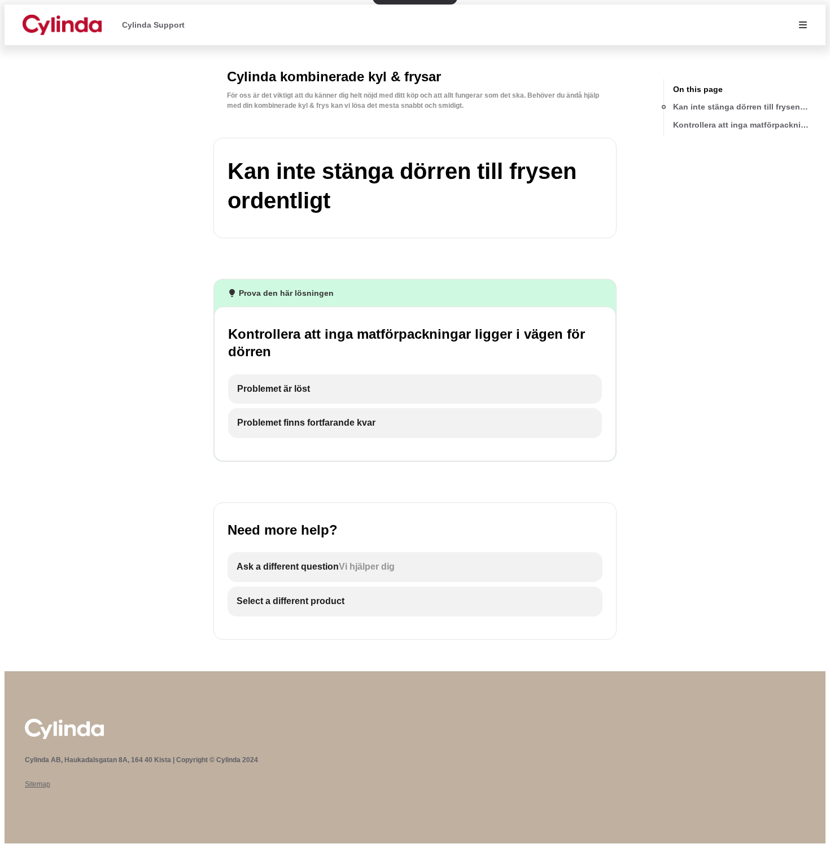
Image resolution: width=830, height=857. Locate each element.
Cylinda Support (153, 24)
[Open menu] (802, 24)
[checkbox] (415, 389)
